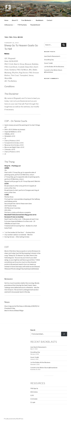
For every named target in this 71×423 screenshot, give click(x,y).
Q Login (32, 402)
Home (6, 20)
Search (32, 330)
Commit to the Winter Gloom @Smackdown (43, 367)
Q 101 (32, 395)
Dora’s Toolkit (48, 63)
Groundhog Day (49, 59)
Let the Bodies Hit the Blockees (54, 66)
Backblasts (39, 20)
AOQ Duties (34, 392)
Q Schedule (33, 399)
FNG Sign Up (34, 388)
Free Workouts (26, 20)
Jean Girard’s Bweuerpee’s (52, 56)
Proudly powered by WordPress (13, 418)
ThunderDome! (35, 25)
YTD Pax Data (22, 25)
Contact (49, 20)
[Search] (64, 334)
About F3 (15, 20)
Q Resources (8, 25)
